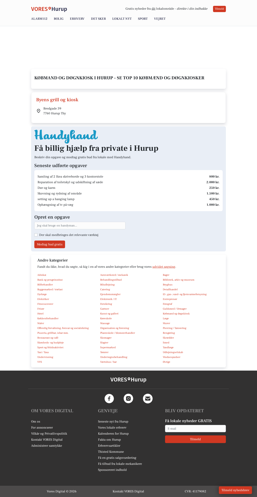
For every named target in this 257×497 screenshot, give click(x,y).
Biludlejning (107, 284)
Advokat (41, 275)
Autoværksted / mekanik (114, 275)
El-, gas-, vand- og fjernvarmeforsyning (185, 294)
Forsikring (106, 304)
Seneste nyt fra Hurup (113, 422)
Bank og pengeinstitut (50, 279)
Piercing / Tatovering (174, 328)
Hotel (40, 313)
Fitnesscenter (45, 304)
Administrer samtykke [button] (46, 446)
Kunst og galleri (109, 313)
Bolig (58, 19)
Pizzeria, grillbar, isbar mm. (53, 333)
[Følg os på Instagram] (128, 398)
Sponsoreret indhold (112, 470)
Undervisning (45, 357)
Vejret (159, 19)
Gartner (104, 308)
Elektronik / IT (108, 299)
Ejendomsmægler (110, 294)
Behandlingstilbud (111, 279)
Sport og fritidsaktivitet (50, 347)
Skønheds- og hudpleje (50, 342)
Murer (166, 323)
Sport (143, 19)
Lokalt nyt (122, 19)
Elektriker (43, 299)
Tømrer (104, 352)
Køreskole (106, 318)
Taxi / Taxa (43, 352)
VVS (39, 362)
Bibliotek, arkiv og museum (178, 279)
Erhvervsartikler (109, 446)
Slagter (104, 342)
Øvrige (166, 362)
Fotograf (167, 304)
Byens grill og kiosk (57, 100)
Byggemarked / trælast (50, 289)
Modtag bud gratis (49, 244)
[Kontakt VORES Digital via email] (148, 398)
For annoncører (42, 428)
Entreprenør (170, 299)
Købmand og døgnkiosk (176, 313)
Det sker (98, 19)
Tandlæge (168, 347)
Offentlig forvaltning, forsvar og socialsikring (63, 328)
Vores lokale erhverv (112, 428)
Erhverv (77, 19)
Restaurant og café (47, 337)
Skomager (105, 337)
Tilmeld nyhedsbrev (235, 490)
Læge (166, 318)
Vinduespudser (171, 357)
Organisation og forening (114, 328)
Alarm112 (39, 19)
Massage (105, 323)
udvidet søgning (163, 267)
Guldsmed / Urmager (175, 308)
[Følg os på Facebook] (109, 398)
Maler (40, 323)
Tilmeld (219, 9)
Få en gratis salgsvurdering (117, 458)
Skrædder (168, 337)
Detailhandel (170, 289)
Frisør (40, 308)
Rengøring (169, 333)
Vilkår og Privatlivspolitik (49, 434)
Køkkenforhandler (47, 318)
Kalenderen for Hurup (113, 434)
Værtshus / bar (108, 362)
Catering (105, 289)
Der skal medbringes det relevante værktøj (68, 235)
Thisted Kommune (111, 452)
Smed (166, 342)
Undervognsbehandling (113, 357)
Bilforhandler (45, 284)
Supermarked (108, 347)
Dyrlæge (42, 294)
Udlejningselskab (173, 352)
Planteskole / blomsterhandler (117, 333)
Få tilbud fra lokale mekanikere (120, 464)
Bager (166, 275)
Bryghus (167, 284)
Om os (35, 422)
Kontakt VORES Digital (47, 440)
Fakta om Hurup (109, 440)
